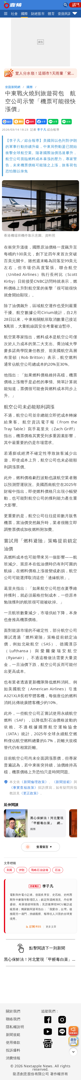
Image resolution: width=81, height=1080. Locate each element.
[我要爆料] (73, 1030)
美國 (9, 870)
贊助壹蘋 (17, 124)
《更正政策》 (30, 793)
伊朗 (22, 870)
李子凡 (41, 129)
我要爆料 (29, 124)
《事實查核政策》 (23, 787)
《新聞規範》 (63, 782)
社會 (14, 13)
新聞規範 (13, 1034)
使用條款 (13, 1042)
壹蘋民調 (65, 13)
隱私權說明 (13, 1026)
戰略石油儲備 (39, 870)
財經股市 (38, 13)
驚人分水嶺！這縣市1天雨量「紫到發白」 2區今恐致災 (45, 74)
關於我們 (13, 1011)
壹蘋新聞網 (12, 87)
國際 (24, 13)
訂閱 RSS (35, 926)
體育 (51, 13)
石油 (58, 870)
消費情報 (13, 1058)
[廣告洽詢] (73, 1041)
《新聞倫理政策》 (34, 782)
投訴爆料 (13, 1050)
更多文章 (51, 926)
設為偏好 (6, 124)
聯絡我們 (13, 1019)
